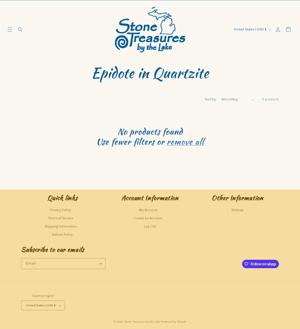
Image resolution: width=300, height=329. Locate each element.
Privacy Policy (60, 210)
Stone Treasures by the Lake (142, 322)
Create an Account (148, 218)
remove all (185, 142)
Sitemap (237, 210)
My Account (148, 210)
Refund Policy (62, 235)
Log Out (150, 226)
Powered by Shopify (174, 322)
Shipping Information (61, 226)
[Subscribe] (100, 263)
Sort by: (211, 99)
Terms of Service (60, 218)
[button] (10, 29)
